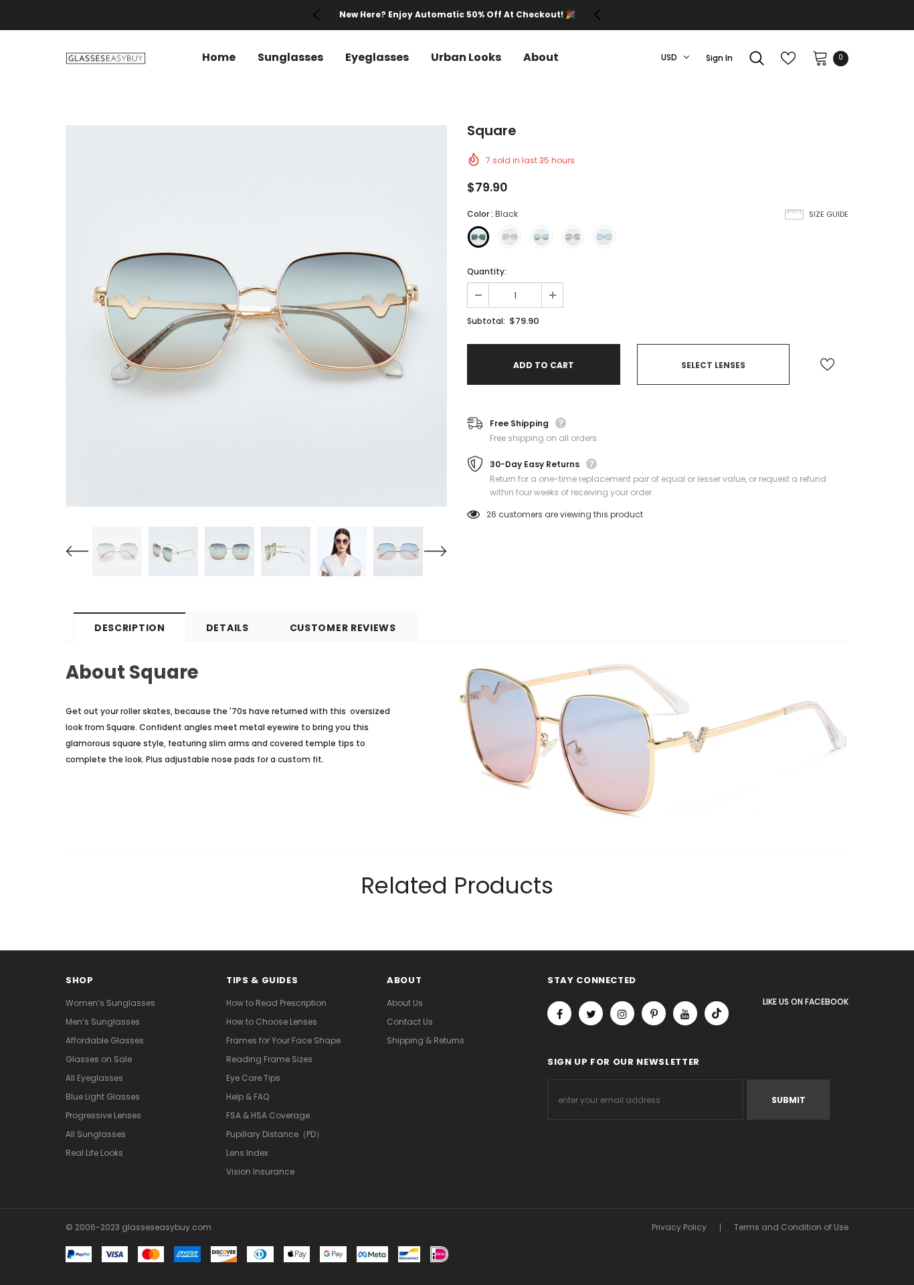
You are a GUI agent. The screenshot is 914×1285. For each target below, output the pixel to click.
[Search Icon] (756, 58)
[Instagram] (622, 1013)
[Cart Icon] (820, 58)
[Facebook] (559, 1013)
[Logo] (106, 58)
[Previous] (86, 551)
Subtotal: (486, 321)
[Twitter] (591, 1013)
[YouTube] (685, 1013)
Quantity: (487, 271)
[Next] (427, 551)
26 (491, 514)
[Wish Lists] (827, 364)
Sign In (719, 58)
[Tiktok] (717, 1013)
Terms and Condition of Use (791, 1227)
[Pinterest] (654, 1013)
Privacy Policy (679, 1227)
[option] (457, 14)
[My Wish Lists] (788, 58)
